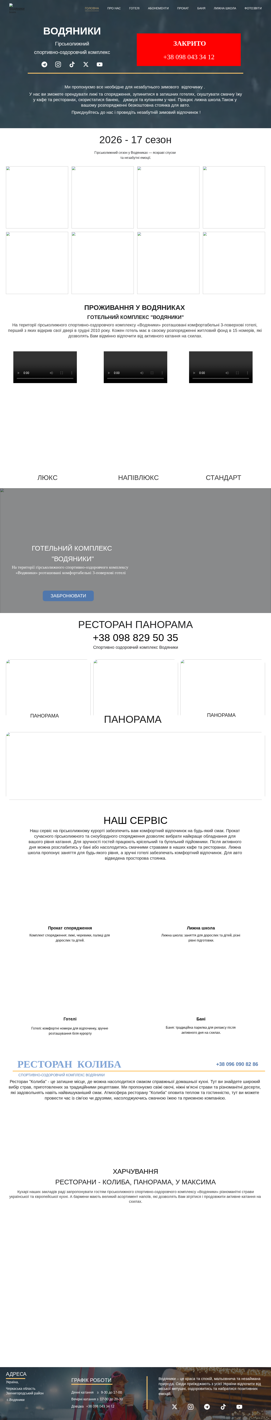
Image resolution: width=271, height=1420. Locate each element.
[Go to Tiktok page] (74, 64)
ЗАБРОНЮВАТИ (68, 595)
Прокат (183, 8)
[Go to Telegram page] (46, 64)
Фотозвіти (253, 8)
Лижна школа (225, 8)
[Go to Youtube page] (99, 64)
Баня (201, 8)
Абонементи (158, 8)
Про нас (114, 8)
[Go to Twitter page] (88, 64)
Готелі (134, 8)
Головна (92, 8)
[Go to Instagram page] (60, 64)
